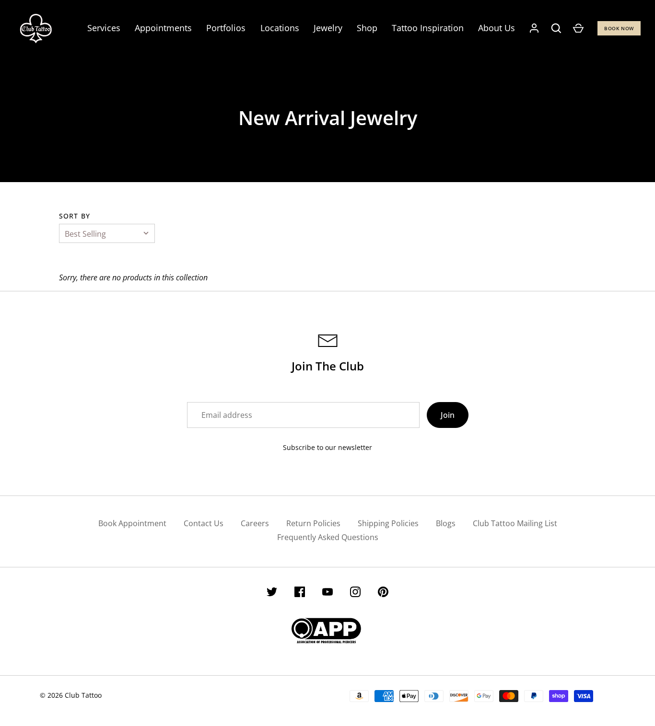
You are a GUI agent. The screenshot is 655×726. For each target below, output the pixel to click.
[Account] (534, 28)
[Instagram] (355, 593)
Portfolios (226, 28)
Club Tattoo (83, 695)
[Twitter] (272, 593)
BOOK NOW (619, 28)
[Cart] (578, 28)
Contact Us (203, 523)
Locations (279, 28)
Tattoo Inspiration (428, 28)
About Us (496, 28)
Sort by (74, 215)
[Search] (556, 28)
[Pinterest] (383, 593)
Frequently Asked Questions (327, 537)
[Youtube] (327, 593)
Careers (255, 523)
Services (103, 28)
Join (448, 415)
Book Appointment (132, 523)
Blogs (446, 523)
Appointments (163, 28)
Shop (367, 28)
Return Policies (313, 523)
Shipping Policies (388, 523)
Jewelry (328, 28)
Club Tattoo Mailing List (515, 523)
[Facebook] (299, 593)
